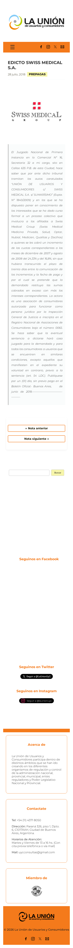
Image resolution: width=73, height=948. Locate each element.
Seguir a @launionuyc (39, 700)
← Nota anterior (36, 428)
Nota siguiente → (36, 438)
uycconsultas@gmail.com (37, 852)
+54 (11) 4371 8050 (29, 820)
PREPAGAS (37, 74)
